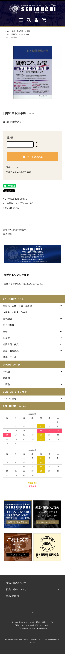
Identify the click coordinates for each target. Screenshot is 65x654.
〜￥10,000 (24, 34)
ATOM (44, 628)
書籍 (28, 31)
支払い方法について (26, 622)
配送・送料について (44, 622)
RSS (39, 628)
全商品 (14, 37)
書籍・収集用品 (17, 31)
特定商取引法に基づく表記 (18, 172)
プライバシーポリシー (26, 628)
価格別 (14, 34)
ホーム (6, 31)
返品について (12, 167)
